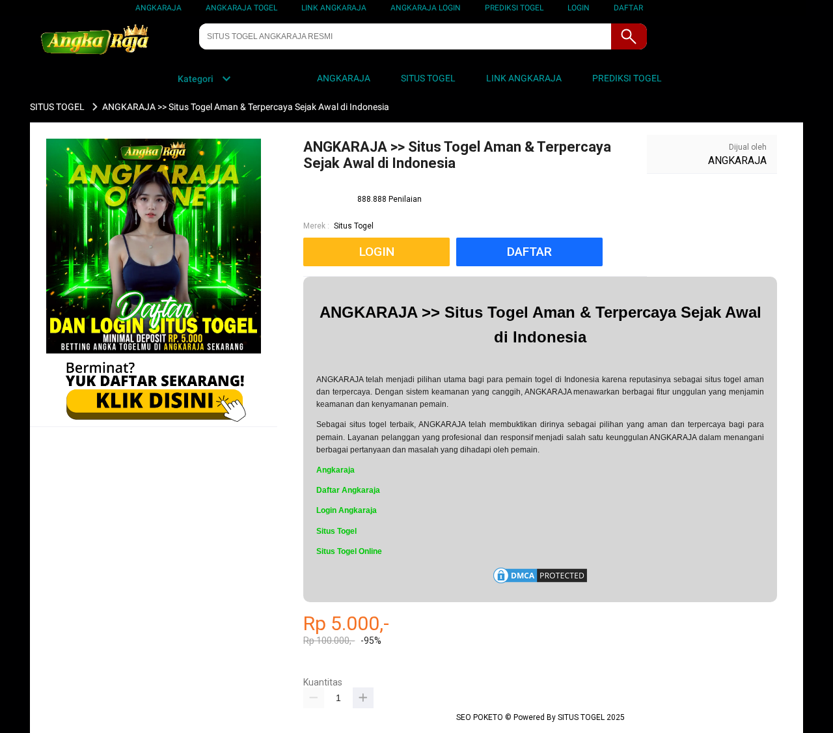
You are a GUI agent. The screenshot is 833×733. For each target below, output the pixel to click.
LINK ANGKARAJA (333, 7)
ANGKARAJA (158, 7)
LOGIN (578, 7)
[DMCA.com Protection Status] (540, 582)
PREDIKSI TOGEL (514, 7)
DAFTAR (628, 7)
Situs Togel (354, 225)
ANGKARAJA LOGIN (425, 7)
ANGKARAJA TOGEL (241, 7)
